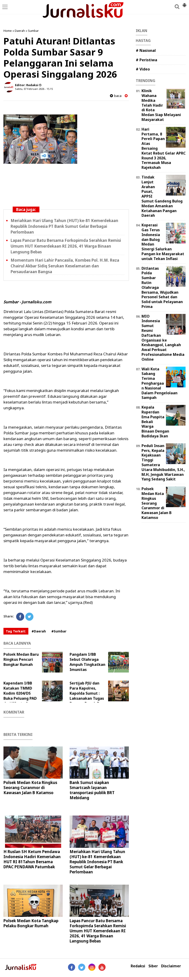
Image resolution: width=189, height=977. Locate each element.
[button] (184, 3)
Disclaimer (171, 966)
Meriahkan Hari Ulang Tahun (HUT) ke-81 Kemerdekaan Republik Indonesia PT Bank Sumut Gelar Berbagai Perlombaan (64, 226)
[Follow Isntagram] (92, 967)
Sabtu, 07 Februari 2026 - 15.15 (34, 89)
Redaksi (138, 966)
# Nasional (146, 50)
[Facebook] (20, 617)
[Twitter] (29, 617)
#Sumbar (58, 631)
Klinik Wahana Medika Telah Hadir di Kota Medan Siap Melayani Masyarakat (161, 105)
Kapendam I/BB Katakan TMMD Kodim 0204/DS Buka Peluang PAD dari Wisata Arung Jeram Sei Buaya (20, 696)
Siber (153, 966)
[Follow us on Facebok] (72, 967)
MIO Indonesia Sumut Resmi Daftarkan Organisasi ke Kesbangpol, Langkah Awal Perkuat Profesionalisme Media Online (163, 338)
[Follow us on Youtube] (102, 967)
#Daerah (39, 631)
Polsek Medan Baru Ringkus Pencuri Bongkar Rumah (21, 659)
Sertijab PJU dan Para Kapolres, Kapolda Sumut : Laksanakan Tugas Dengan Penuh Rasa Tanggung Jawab (88, 696)
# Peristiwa (146, 59)
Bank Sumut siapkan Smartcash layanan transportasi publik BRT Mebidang (92, 790)
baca (117, 96)
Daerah (20, 31)
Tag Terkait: (16, 631)
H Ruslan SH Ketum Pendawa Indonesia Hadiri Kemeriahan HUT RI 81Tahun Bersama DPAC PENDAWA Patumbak (32, 859)
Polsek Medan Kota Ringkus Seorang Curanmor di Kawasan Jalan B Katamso (30, 787)
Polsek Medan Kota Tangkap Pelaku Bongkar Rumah (30, 923)
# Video (143, 69)
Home (7, 31)
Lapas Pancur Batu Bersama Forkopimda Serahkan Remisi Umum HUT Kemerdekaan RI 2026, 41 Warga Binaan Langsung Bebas (66, 246)
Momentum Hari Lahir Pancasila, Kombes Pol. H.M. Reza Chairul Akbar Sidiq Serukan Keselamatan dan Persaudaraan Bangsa (65, 265)
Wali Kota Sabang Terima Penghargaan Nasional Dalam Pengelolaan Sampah (159, 383)
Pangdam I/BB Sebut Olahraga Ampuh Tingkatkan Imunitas (87, 662)
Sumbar (33, 31)
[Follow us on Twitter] (82, 967)
